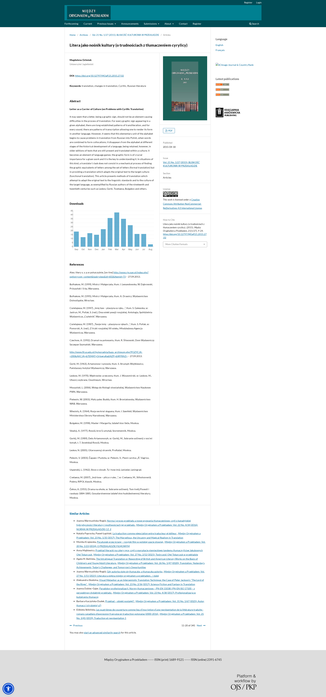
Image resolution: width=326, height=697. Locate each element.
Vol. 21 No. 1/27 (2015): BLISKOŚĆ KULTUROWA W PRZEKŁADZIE (125, 35)
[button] (8, 689)
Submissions (150, 23)
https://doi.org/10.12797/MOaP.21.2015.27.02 (99, 75)
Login (258, 2)
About (168, 23)
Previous (78, 625)
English (219, 45)
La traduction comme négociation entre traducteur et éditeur (145, 533)
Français (220, 50)
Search (255, 23)
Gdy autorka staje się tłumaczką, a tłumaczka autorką (135, 571)
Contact (183, 23)
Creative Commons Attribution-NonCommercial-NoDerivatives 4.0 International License (182, 203)
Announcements (130, 23)
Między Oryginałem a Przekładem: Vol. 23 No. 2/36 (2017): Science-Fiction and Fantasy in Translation (142, 584)
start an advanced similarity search (102, 632)
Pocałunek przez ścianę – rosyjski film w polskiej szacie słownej (130, 541)
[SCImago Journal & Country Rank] (234, 64)
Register (197, 23)
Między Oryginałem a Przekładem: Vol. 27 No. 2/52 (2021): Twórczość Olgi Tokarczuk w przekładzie (146, 554)
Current (88, 23)
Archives (84, 35)
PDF (170, 130)
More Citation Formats (176, 244)
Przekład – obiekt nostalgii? (120, 601)
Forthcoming (71, 23)
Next (199, 625)
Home (73, 35)
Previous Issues (105, 23)
